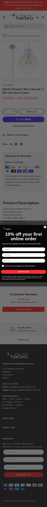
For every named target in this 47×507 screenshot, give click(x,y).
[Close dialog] (45, 227)
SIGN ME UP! (23, 272)
